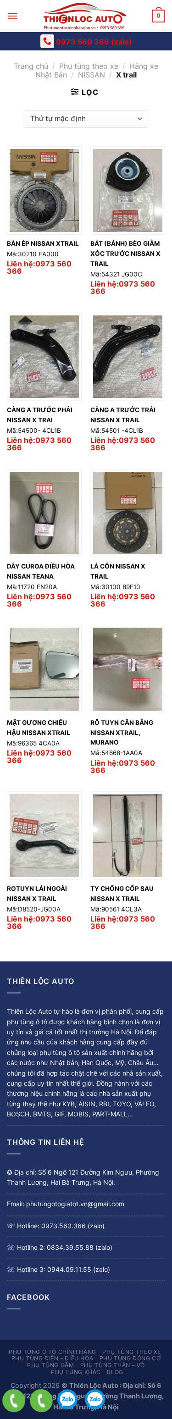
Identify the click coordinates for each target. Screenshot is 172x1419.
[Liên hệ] (13, 1400)
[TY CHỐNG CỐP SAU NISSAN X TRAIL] (127, 835)
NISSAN (91, 74)
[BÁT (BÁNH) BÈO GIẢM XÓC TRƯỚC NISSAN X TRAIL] (127, 190)
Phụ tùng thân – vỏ (112, 1365)
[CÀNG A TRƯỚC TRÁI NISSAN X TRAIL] (127, 356)
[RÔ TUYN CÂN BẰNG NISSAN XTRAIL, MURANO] (127, 669)
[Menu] (12, 16)
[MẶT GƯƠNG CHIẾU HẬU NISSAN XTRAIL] (44, 669)
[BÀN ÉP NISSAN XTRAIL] (44, 190)
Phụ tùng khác (76, 1372)
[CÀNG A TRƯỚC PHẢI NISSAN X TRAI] (44, 356)
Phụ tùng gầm (50, 1365)
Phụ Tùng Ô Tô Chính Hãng (52, 1351)
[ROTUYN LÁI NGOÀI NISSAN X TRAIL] (44, 835)
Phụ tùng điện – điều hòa (52, 1358)
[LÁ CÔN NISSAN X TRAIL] (127, 513)
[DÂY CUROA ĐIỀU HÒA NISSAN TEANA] (44, 513)
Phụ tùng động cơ (130, 1358)
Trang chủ (31, 66)
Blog (115, 1372)
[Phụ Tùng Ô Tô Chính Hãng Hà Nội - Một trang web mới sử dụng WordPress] (85, 16)
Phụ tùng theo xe (88, 66)
